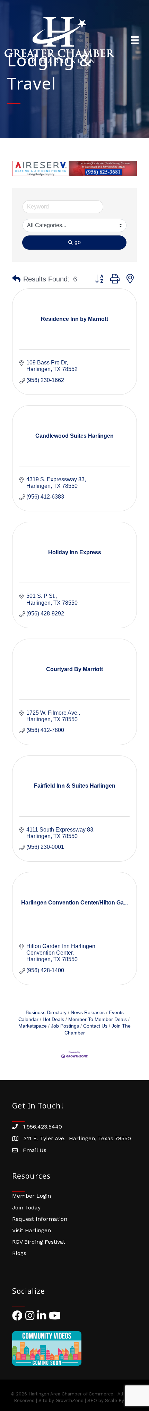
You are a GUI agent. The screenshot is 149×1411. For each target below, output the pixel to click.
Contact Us (95, 1026)
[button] (16, 279)
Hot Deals (53, 1019)
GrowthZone (69, 1400)
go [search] (77, 242)
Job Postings (65, 1026)
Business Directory (46, 1012)
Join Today (26, 1207)
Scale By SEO (120, 1400)
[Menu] (134, 40)
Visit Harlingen (31, 1230)
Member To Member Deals (97, 1019)
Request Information (39, 1219)
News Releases (88, 1012)
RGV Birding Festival (38, 1241)
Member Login (31, 1195)
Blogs (19, 1253)
